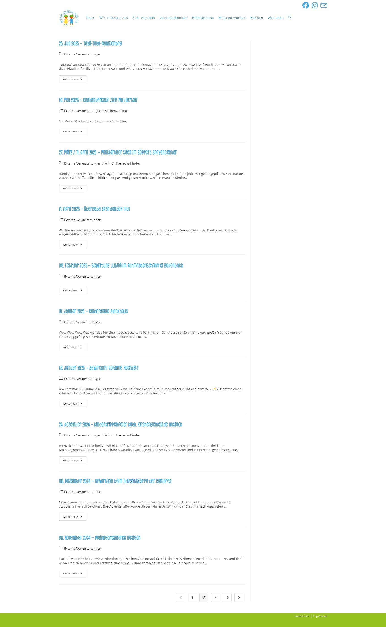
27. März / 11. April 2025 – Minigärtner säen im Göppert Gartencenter (118, 152)
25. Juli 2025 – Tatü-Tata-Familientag (90, 43)
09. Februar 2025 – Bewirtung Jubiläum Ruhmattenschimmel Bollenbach (121, 265)
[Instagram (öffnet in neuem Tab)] (314, 5)
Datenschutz (301, 616)
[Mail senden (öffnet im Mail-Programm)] (323, 5)
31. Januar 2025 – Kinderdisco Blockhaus (93, 311)
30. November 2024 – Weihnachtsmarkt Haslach (100, 537)
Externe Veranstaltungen (82, 54)
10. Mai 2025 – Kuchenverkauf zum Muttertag (98, 100)
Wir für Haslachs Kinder (122, 163)
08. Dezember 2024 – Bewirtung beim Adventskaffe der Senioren (115, 481)
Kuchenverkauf (116, 111)
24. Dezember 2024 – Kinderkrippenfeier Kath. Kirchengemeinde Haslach (120, 424)
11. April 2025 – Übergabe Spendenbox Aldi (94, 209)
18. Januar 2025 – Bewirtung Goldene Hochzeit (98, 368)
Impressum (320, 616)
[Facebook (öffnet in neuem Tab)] (305, 5)
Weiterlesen (74, 80)
